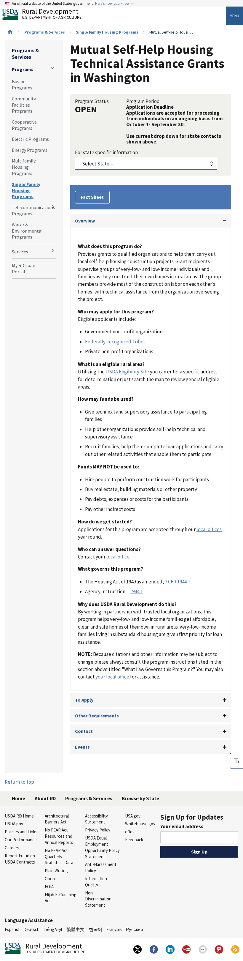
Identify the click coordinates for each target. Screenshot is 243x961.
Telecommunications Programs (33, 210)
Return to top (19, 782)
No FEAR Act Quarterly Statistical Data (59, 857)
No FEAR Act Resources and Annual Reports (59, 836)
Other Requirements (97, 716)
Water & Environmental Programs (27, 231)
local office (118, 556)
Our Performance (21, 839)
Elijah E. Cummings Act (62, 898)
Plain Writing (56, 870)
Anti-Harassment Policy (100, 867)
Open (50, 878)
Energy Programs (29, 150)
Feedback (134, 839)
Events (82, 747)
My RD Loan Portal (23, 268)
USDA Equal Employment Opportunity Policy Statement (102, 847)
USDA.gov (14, 823)
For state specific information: (107, 152)
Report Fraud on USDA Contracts (20, 859)
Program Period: (143, 101)
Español (12, 929)
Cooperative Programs (24, 125)
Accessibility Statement (96, 819)
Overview (85, 221)
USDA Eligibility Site (127, 371)
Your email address (181, 826)
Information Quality (96, 882)
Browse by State (140, 798)
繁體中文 (75, 929)
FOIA (49, 886)
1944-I (136, 591)
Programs (22, 69)
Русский (134, 929)
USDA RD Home (19, 816)
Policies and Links (21, 831)
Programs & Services (44, 32)
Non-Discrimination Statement (98, 899)
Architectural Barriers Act (57, 819)
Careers (12, 847)
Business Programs (22, 84)
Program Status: (92, 101)
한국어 (95, 929)
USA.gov (132, 816)
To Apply (84, 700)
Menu (234, 15)
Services (20, 252)
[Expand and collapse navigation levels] (52, 68)
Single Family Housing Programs (107, 32)
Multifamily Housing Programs (24, 167)
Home (18, 798)
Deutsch (31, 929)
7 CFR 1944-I (177, 581)
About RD (45, 798)
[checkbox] (236, 761)
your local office (112, 676)
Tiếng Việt (53, 929)
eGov (130, 831)
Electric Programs (30, 139)
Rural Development (51, 14)
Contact (84, 731)
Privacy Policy (97, 830)
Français (114, 929)
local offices (209, 529)
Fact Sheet (92, 197)
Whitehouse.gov (140, 823)
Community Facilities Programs (24, 105)
